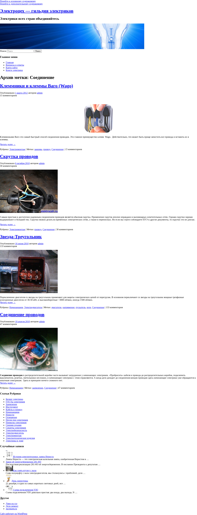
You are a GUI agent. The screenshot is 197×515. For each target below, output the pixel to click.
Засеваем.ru (11, 508)
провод (46, 149)
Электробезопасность (16, 430)
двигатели (56, 307)
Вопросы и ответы (15, 65)
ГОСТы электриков (15, 402)
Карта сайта (11, 67)
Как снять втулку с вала (24, 470)
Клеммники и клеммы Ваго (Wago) (36, 85)
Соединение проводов (22, 314)
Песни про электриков (17, 420)
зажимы (38, 149)
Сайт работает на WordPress (13, 513)
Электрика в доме (14, 441)
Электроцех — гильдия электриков (36, 10)
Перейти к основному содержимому (18, 1)
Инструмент (12, 407)
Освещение (11, 417)
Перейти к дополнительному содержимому (21, 4)
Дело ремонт (12, 506)
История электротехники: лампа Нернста (33, 456)
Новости (10, 415)
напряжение (69, 307)
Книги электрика (14, 70)
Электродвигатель (33, 307)
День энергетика (20, 481)
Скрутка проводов (19, 156)
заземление (37, 388)
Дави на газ (11, 503)
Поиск (3, 51)
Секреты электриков (16, 428)
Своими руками (13, 425)
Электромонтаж (17, 149)
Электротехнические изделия (20, 438)
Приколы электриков (16, 422)
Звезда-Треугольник (21, 236)
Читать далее (8, 144)
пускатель (81, 307)
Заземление (11, 404)
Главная (10, 62)
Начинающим (16, 307)
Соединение (57, 149)
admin (40, 93)
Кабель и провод (14, 409)
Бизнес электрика (14, 399)
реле (89, 307)
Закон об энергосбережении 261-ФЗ (23, 462)
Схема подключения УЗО (25, 490)
